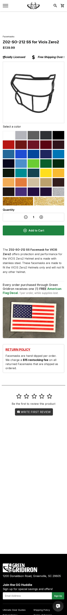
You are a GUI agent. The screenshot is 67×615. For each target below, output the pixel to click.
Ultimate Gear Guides (14, 609)
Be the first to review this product (33, 403)
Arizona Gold (18, 201)
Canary (46, 173)
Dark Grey (33, 135)
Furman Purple (21, 191)
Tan (46, 182)
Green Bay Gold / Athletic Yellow (58, 173)
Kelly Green (46, 163)
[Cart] (62, 6)
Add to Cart (36, 230)
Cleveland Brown (8, 191)
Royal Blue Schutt (33, 154)
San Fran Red (46, 144)
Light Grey (21, 135)
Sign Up (58, 596)
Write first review (35, 412)
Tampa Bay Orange (8, 182)
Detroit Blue (58, 154)
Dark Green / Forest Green (8, 173)
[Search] (55, 5)
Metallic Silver (58, 191)
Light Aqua (21, 173)
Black (58, 135)
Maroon (58, 144)
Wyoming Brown (58, 182)
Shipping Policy (42, 609)
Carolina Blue (21, 163)
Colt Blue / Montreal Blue (46, 154)
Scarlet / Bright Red (8, 144)
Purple (46, 191)
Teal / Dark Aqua (33, 173)
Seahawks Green (33, 163)
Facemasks (8, 36)
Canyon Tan (33, 182)
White (8, 135)
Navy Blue (8, 163)
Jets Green (58, 163)
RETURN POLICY (17, 349)
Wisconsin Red (21, 144)
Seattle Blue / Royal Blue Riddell (21, 154)
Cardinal (33, 144)
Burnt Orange (21, 182)
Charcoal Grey (46, 135)
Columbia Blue (8, 154)
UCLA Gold (49, 201)
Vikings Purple (33, 191)
